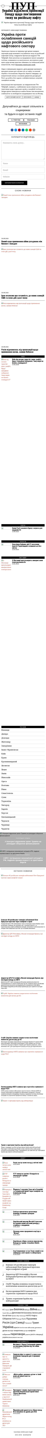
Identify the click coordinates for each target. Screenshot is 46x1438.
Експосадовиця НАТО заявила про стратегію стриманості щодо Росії (22, 1087)
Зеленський (37, 1312)
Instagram (23, 123)
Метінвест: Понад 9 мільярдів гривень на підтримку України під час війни (27, 1345)
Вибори (27, 1309)
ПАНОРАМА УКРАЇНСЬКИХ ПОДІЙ (23, 1432)
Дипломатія (17, 1312)
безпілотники (23, 1327)
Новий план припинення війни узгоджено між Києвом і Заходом (21, 242)
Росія (5, 1322)
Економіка (27, 1312)
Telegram (31, 120)
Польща (18, 1319)
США (12, 1322)
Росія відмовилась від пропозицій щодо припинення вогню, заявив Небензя (19, 350)
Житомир (5, 742)
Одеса (4, 781)
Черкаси (5, 821)
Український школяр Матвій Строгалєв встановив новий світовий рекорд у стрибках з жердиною (27, 1223)
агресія (16, 1327)
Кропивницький (9, 762)
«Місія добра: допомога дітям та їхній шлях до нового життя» (27, 1375)
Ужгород (5, 805)
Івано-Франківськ (9, 750)
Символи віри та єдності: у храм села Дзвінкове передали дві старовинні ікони (27, 1356)
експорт (10, 1330)
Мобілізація (23, 1316)
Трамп (35, 1322)
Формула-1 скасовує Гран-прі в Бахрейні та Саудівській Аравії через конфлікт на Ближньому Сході (28, 1191)
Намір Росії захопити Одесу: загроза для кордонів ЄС (27, 529)
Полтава (5, 785)
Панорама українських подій (25, 64)
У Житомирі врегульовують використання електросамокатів (27, 561)
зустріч (25, 1331)
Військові (9, 1313)
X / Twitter (15, 120)
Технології (28, 1323)
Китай (4, 1315)
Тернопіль (6, 801)
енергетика (18, 1330)
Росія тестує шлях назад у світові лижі (27, 1162)
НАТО (28, 1315)
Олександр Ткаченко (19, 30)
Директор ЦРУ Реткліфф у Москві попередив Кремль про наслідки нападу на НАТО (22, 979)
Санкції (36, 97)
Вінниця (5, 730)
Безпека (19, 1309)
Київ (3, 754)
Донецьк (5, 738)
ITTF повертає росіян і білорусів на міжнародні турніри (26, 1174)
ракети (27, 1334)
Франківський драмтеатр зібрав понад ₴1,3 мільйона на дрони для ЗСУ (27, 1411)
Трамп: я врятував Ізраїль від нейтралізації (17, 1145)
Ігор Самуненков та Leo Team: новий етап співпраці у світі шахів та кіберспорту (28, 1252)
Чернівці (5, 825)
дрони (4, 1330)
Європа (7, 1310)
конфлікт (32, 1330)
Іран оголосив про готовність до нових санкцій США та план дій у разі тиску (22, 296)
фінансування (12, 1337)
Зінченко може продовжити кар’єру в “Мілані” (27, 1232)
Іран (11, 1309)
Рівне (3, 789)
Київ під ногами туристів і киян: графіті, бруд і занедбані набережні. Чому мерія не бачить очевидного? (27, 361)
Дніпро (4, 734)
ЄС (3, 1309)
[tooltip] (12, 130)
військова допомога (35, 1327)
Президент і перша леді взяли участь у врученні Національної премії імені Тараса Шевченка (27, 1391)
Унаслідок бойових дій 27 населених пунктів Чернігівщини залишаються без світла (26, 546)
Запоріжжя (6, 746)
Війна (33, 1309)
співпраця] (39, 1334)
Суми (3, 797)
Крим (4, 758)
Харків (4, 809)
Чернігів (5, 829)
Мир (18, 1316)
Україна (7, 1326)
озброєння (6, 1334)
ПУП (14, 1318)
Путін (24, 1319)
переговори (28, 97)
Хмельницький (8, 817)
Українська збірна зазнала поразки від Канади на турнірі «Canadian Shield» (27, 1242)
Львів (3, 773)
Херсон (4, 813)
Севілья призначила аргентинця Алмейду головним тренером (25, 1212)
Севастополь (7, 793)
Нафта (34, 1315)
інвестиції (19, 1337)
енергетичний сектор (13, 97)
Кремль (14, 1316)
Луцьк (4, 769)
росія (33, 1334)
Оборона (6, 1318)
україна (5, 1337)
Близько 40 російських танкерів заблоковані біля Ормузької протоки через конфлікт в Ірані (19, 920)
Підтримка (31, 1318)
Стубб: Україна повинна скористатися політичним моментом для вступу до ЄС (19, 1038)
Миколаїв (5, 777)
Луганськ (5, 766)
